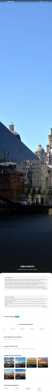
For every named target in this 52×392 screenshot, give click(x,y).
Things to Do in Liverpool (25, 348)
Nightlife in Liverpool (8, 339)
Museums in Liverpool (15, 339)
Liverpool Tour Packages (17, 348)
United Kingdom (8, 366)
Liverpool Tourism (33, 348)
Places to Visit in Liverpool (8, 348)
